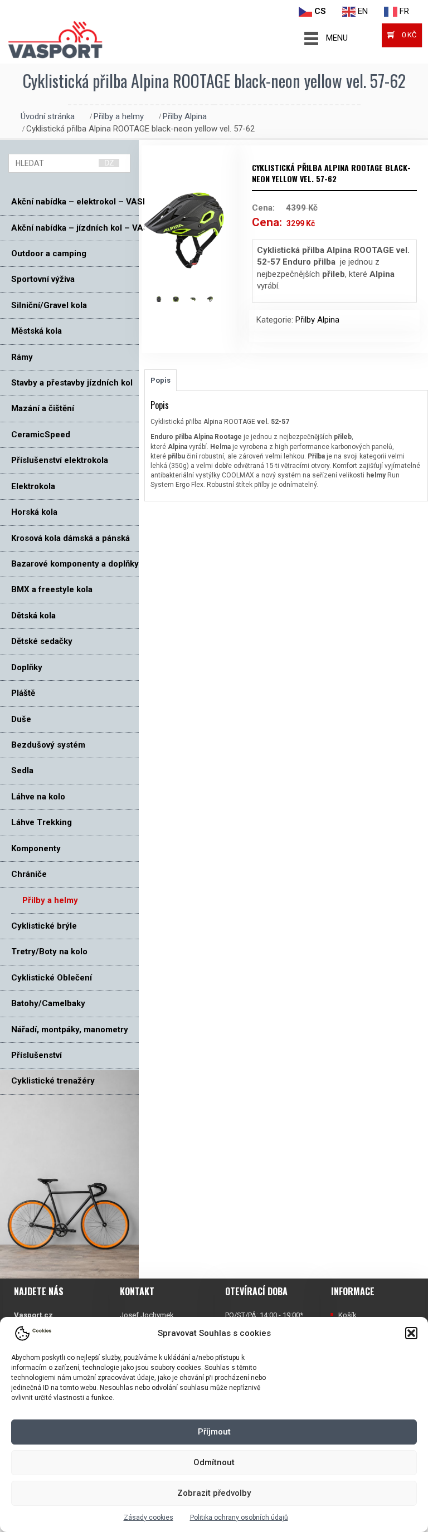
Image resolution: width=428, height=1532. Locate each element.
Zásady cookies (148, 1517)
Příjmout (214, 1432)
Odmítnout (214, 1462)
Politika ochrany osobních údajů (239, 1517)
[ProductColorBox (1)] (164, 299)
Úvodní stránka (48, 116)
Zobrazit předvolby (214, 1493)
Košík (347, 1315)
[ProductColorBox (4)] (215, 299)
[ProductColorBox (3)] (198, 299)
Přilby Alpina (185, 116)
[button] (411, 1333)
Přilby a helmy (119, 116)
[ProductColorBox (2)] (181, 299)
